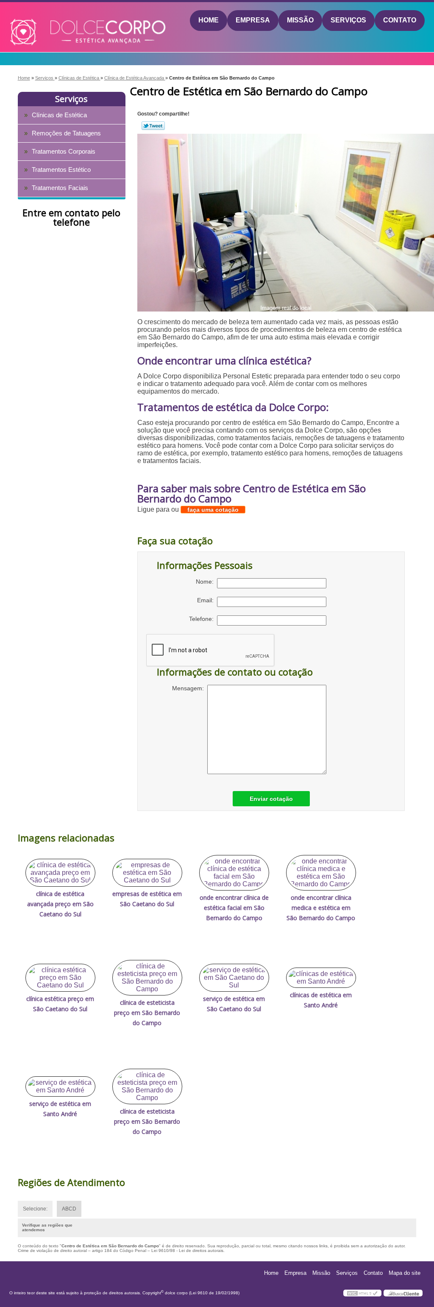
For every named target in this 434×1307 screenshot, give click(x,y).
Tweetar (153, 125)
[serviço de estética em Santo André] (60, 1086)
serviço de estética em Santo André (60, 1109)
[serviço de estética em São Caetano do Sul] (234, 978)
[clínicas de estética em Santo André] (321, 978)
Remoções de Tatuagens (66, 133)
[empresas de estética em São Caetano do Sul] (147, 873)
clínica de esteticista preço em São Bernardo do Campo (147, 1012)
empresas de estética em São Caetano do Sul (147, 899)
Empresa (253, 20)
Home (208, 20)
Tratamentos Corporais (63, 151)
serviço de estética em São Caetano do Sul (234, 1004)
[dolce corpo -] (58, 20)
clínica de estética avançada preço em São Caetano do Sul (60, 904)
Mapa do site (404, 1273)
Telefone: (203, 618)
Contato (399, 20)
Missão (300, 20)
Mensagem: (189, 688)
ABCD (69, 1209)
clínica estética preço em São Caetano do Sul (60, 1004)
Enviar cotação (271, 798)
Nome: (206, 581)
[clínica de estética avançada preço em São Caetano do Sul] (60, 873)
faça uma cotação (213, 509)
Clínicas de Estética (59, 115)
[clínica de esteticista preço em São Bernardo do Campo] (147, 977)
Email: (207, 600)
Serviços (348, 20)
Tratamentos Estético (61, 169)
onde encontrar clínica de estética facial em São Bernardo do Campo (234, 907)
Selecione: (35, 1209)
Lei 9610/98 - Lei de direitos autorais (187, 1250)
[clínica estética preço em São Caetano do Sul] (60, 978)
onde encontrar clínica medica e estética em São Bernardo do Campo (321, 907)
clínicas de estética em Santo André (321, 1000)
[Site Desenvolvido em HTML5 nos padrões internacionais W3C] (362, 1293)
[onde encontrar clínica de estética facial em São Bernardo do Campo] (234, 873)
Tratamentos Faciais (60, 187)
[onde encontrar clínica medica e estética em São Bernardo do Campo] (321, 873)
